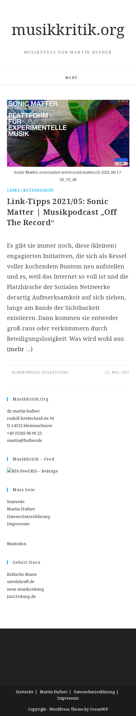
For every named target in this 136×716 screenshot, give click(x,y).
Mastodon (16, 543)
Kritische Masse (22, 574)
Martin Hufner (21, 509)
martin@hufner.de (24, 440)
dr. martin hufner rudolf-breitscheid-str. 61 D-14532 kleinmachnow (30, 418)
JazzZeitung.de (21, 596)
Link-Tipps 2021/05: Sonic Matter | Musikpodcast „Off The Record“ (62, 211)
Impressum (18, 523)
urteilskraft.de (20, 581)
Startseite (16, 501)
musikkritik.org (68, 29)
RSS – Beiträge (43, 471)
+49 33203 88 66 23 (24, 433)
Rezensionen (38, 190)
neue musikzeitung (25, 589)
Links (13, 190)
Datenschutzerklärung (28, 516)
